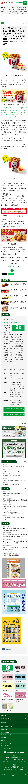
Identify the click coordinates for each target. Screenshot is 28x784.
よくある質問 (5, 732)
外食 (13, 7)
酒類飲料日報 (19, 681)
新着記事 (3, 715)
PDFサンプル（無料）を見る (14, 414)
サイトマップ (5, 746)
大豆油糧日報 (6, 690)
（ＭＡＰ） (19, 759)
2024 (17, 7)
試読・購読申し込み (6, 726)
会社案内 (3, 740)
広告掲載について (6, 735)
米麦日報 (5, 681)
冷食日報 (18, 690)
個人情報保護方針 (6, 748)
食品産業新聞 (6, 672)
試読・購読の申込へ (8, 435)
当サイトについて (6, 743)
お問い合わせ (5, 729)
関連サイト (4, 737)
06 (21, 7)
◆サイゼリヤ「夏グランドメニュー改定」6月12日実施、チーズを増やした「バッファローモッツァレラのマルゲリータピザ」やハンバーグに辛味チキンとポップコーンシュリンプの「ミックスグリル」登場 (14, 112)
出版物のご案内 (5, 722)
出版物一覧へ (6, 432)
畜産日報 (18, 672)
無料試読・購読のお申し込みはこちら (14, 409)
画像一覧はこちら (14, 266)
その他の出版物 (7, 710)
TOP (2, 7)
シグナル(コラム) (6, 719)
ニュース (7, 7)
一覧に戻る (23, 423)
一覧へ (25, 461)
